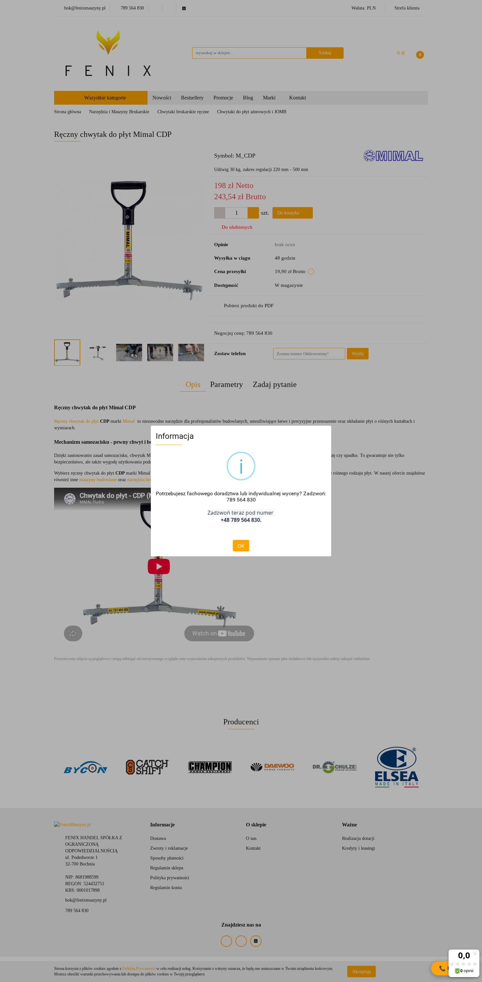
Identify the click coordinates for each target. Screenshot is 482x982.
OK (241, 546)
